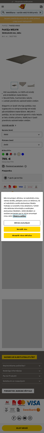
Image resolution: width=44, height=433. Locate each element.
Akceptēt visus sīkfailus (22, 235)
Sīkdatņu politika (19, 216)
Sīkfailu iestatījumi (22, 223)
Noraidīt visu (22, 229)
